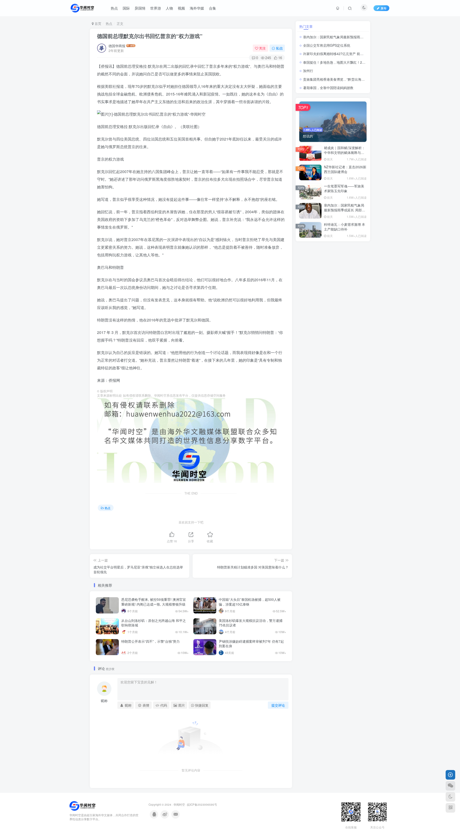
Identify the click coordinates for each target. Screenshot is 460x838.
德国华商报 (117, 45)
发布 (383, 8)
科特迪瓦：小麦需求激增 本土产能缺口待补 (344, 226)
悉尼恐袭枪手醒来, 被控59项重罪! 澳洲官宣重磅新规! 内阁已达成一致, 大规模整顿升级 (153, 602)
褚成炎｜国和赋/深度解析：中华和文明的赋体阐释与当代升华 (344, 152)
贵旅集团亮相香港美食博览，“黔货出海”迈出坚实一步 (343, 79)
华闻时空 (179, 804)
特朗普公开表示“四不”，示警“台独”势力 (150, 641)
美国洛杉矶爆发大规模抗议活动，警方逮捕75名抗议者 (250, 623)
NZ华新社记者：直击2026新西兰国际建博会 (345, 169)
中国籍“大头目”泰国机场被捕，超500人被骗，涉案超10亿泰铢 (250, 602)
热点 (109, 23)
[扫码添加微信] (450, 786)
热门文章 (306, 26)
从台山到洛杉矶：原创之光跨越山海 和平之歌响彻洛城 (153, 623)
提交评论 (278, 705)
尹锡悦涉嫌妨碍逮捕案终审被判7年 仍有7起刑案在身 (251, 643)
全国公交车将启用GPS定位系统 (326, 45)
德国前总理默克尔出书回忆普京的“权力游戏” (149, 36)
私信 (279, 48)
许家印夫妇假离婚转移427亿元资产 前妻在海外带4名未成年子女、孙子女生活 (361, 53)
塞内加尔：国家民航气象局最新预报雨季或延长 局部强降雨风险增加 (354, 36)
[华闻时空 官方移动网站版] (82, 805)
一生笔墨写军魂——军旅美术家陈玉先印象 (344, 188)
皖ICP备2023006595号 (202, 804)
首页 (97, 23)
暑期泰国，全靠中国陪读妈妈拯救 (328, 87)
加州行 (308, 70)
